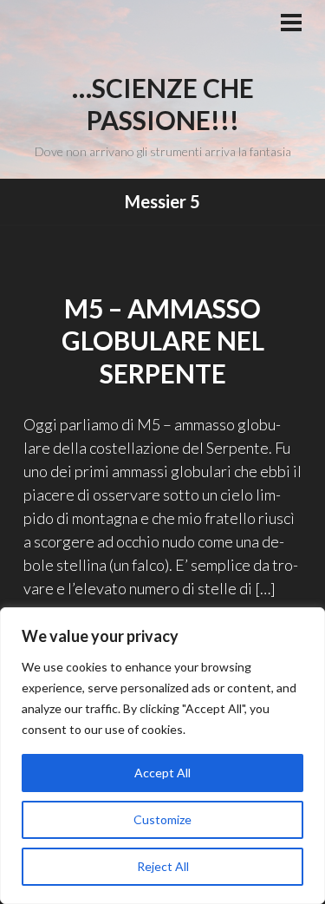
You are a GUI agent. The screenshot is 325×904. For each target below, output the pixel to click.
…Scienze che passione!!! (163, 104)
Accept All (162, 772)
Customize (162, 819)
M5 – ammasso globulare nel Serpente (163, 340)
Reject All (163, 866)
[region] (162, 755)
